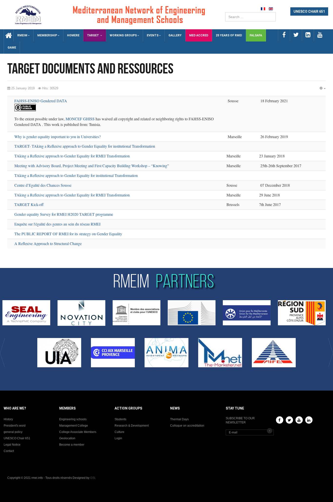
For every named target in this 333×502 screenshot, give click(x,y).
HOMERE (73, 35)
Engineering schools (73, 419)
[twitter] (296, 35)
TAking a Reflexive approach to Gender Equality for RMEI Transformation (72, 155)
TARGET (93, 35)
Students (120, 419)
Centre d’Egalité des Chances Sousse (42, 185)
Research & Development (132, 425)
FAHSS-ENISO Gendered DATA (40, 100)
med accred (198, 35)
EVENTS (152, 35)
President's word (15, 425)
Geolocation (67, 438)
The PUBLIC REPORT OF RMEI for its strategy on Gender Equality (68, 233)
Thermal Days (179, 419)
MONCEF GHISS (80, 118)
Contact (9, 451)
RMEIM (22, 35)
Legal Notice (12, 444)
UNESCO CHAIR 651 (309, 11)
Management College (73, 425)
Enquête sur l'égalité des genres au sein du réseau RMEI (57, 223)
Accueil (7, 35)
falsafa (256, 35)
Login (118, 438)
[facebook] (284, 35)
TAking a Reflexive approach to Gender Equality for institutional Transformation (76, 175)
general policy (13, 432)
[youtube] (320, 35)
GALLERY (175, 35)
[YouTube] (299, 420)
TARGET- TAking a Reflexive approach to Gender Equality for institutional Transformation (84, 146)
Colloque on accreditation (187, 425)
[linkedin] (308, 35)
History (8, 419)
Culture (119, 432)
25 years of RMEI (229, 35)
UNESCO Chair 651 (17, 438)
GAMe (12, 47)
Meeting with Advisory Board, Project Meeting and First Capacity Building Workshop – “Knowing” (91, 165)
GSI (92, 478)
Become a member (71, 444)
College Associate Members (77, 432)
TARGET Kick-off (29, 204)
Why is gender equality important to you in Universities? (57, 136)
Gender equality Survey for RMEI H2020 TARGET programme (63, 214)
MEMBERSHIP (47, 35)
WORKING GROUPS (123, 35)
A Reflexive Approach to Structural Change (48, 243)
